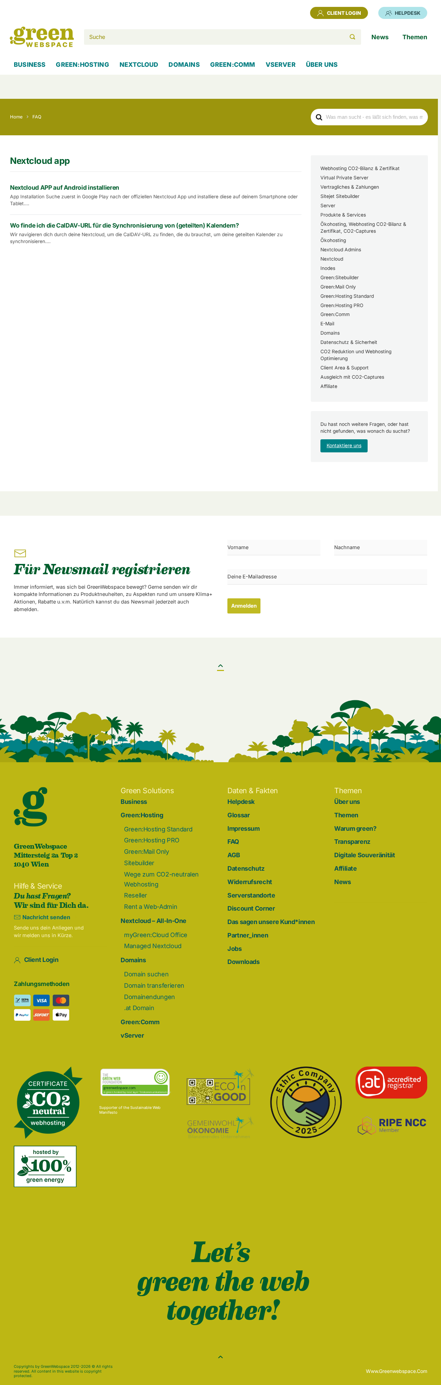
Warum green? (355, 828)
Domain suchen (146, 974)
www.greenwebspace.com (396, 1371)
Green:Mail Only (338, 287)
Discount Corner (251, 908)
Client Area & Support (344, 367)
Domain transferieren (154, 985)
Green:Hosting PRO (341, 305)
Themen (346, 815)
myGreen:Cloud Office (155, 934)
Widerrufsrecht (249, 881)
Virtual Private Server (344, 177)
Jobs (234, 948)
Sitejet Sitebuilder (339, 196)
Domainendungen (149, 996)
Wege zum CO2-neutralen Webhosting (161, 879)
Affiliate (328, 386)
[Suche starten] (352, 37)
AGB (233, 855)
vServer (132, 1035)
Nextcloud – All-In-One (153, 920)
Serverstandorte (251, 895)
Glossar (238, 815)
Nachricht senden (46, 917)
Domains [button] (183, 64)
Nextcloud (331, 259)
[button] (220, 666)
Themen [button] (414, 37)
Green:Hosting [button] (82, 64)
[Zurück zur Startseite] (42, 37)
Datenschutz (246, 868)
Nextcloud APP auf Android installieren (64, 187)
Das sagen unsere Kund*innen (271, 921)
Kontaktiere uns (344, 445)
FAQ (233, 841)
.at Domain (139, 1007)
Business (29, 64)
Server (327, 205)
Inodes (327, 268)
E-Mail (327, 323)
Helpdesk (407, 13)
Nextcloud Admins (340, 249)
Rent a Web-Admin (150, 906)
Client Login (344, 13)
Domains (330, 333)
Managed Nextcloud (153, 945)
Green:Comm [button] (232, 64)
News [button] (380, 37)
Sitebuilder (139, 863)
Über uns (347, 801)
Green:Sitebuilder (339, 277)
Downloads (243, 961)
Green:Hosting (142, 815)
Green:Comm (335, 314)
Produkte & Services (343, 215)
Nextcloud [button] (139, 64)
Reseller (135, 895)
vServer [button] (281, 64)
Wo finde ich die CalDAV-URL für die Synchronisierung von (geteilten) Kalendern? (124, 225)
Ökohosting (333, 240)
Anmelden (244, 605)
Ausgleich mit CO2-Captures (352, 377)
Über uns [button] (322, 64)
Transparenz (352, 841)
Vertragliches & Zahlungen (349, 187)
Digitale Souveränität (364, 855)
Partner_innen (247, 935)
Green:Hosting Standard (347, 296)
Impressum (243, 828)
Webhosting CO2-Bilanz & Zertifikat (360, 168)
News (342, 881)
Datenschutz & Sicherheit (348, 342)
